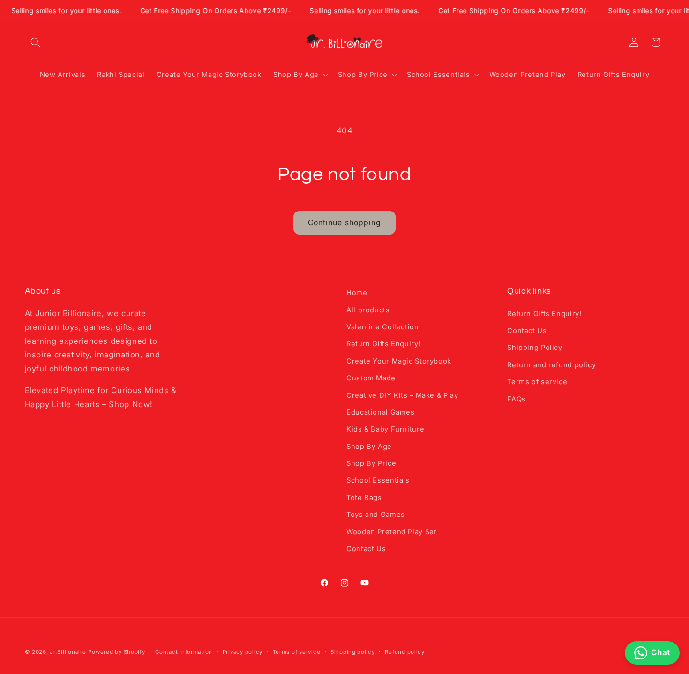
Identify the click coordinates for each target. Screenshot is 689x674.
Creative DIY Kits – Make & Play (402, 395)
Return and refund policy (551, 365)
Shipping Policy (534, 347)
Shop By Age (369, 446)
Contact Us (366, 549)
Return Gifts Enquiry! (383, 344)
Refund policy (405, 652)
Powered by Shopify (116, 652)
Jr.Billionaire (68, 652)
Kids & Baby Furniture (385, 429)
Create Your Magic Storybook (398, 361)
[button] (35, 42)
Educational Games (380, 412)
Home (356, 292)
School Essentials (378, 480)
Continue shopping (344, 222)
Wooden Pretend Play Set (391, 532)
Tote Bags (364, 497)
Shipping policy (352, 652)
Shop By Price (371, 463)
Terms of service (537, 382)
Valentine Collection (382, 327)
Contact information (183, 652)
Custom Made (371, 378)
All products (368, 310)
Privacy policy (242, 652)
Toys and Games (375, 514)
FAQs (516, 399)
